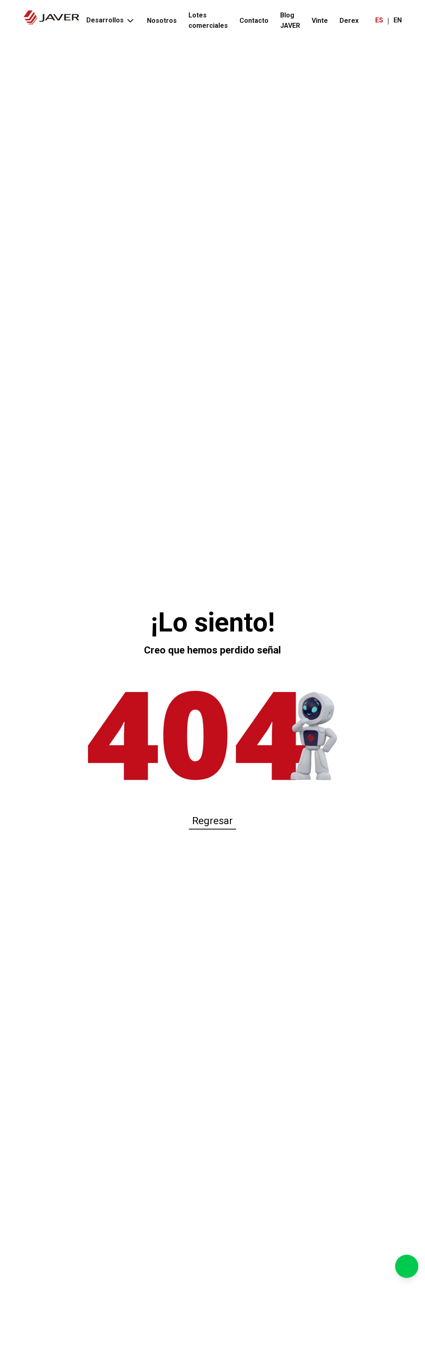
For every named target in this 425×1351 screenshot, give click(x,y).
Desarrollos (105, 20)
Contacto (254, 20)
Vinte (320, 20)
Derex (349, 20)
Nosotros (162, 20)
